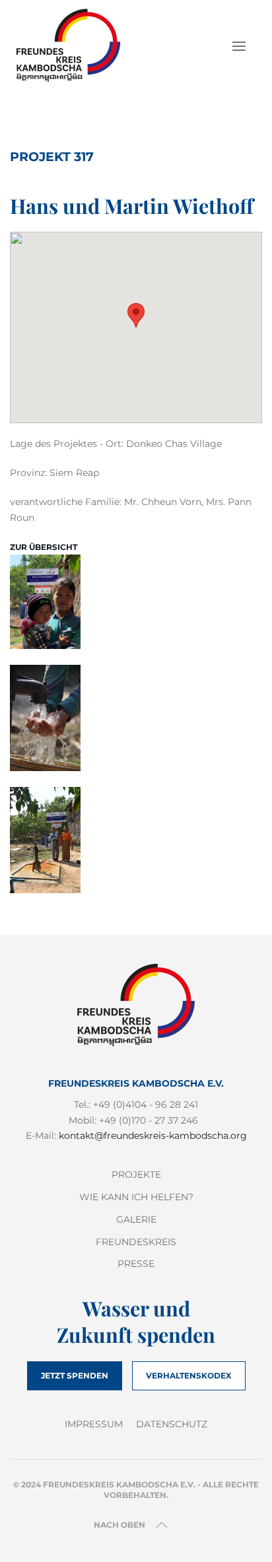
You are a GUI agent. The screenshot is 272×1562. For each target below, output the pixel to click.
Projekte (136, 1174)
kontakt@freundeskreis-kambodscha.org (153, 1135)
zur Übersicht (43, 547)
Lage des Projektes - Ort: (66, 444)
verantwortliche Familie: (65, 502)
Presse (136, 1264)
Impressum (94, 1424)
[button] (239, 46)
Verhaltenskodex (189, 1375)
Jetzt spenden (74, 1375)
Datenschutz (171, 1424)
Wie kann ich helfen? (136, 1197)
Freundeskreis (136, 1242)
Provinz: (28, 473)
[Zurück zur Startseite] (76, 46)
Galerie (136, 1219)
